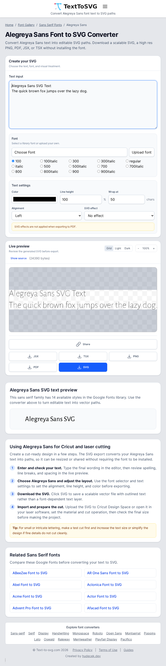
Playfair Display (106, 639)
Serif (31, 633)
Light (118, 248)
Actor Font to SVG (102, 596)
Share (86, 344)
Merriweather (82, 639)
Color (15, 191)
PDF (36, 367)
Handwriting (60, 633)
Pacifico (126, 639)
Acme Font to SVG (27, 596)
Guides (128, 650)
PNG (136, 356)
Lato (37, 639)
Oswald (49, 639)
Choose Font (24, 152)
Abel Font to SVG (26, 584)
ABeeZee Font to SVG (30, 573)
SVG (86, 367)
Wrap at (113, 191)
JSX (36, 356)
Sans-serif (18, 633)
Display (43, 633)
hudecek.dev (91, 656)
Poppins (149, 633)
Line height (66, 191)
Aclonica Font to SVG (104, 584)
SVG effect (90, 208)
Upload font (142, 152)
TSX (86, 356)
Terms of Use (108, 650)
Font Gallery (26, 25)
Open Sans (114, 633)
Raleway (64, 639)
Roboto (98, 633)
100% (145, 248)
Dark (127, 248)
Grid (109, 248)
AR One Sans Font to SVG (108, 573)
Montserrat (132, 633)
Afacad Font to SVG (103, 608)
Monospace (81, 633)
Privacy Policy (83, 650)
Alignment (18, 208)
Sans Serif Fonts (50, 25)
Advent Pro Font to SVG (32, 608)
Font (15, 138)
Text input (16, 76)
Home (9, 25)
